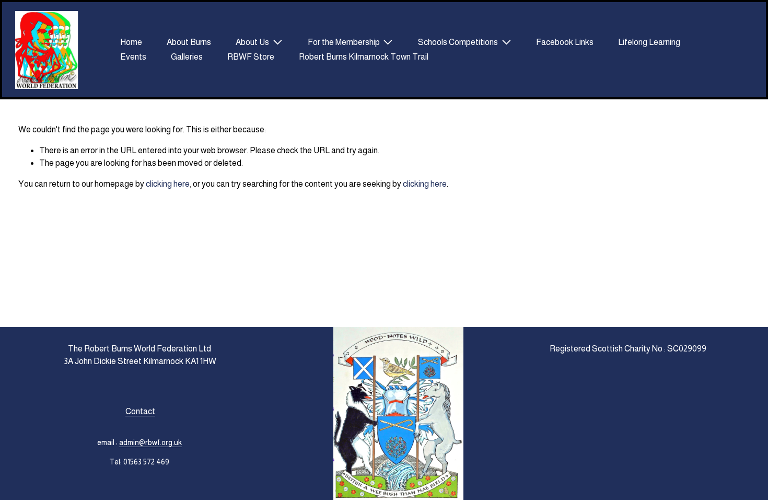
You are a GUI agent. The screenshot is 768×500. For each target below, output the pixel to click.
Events (133, 56)
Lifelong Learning (649, 42)
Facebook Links (565, 42)
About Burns (189, 42)
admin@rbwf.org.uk (150, 442)
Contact (140, 411)
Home (131, 42)
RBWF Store (250, 56)
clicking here (168, 183)
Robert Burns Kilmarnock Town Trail (363, 56)
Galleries (187, 56)
